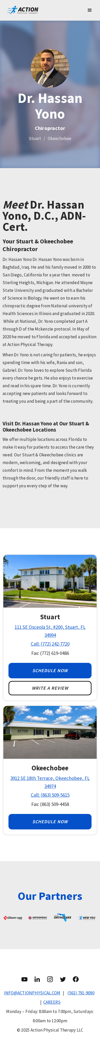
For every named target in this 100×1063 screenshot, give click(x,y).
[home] (42, 10)
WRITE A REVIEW (50, 688)
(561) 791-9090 (80, 993)
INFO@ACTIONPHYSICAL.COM (32, 993)
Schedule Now (50, 670)
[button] (89, 10)
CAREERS (52, 1002)
